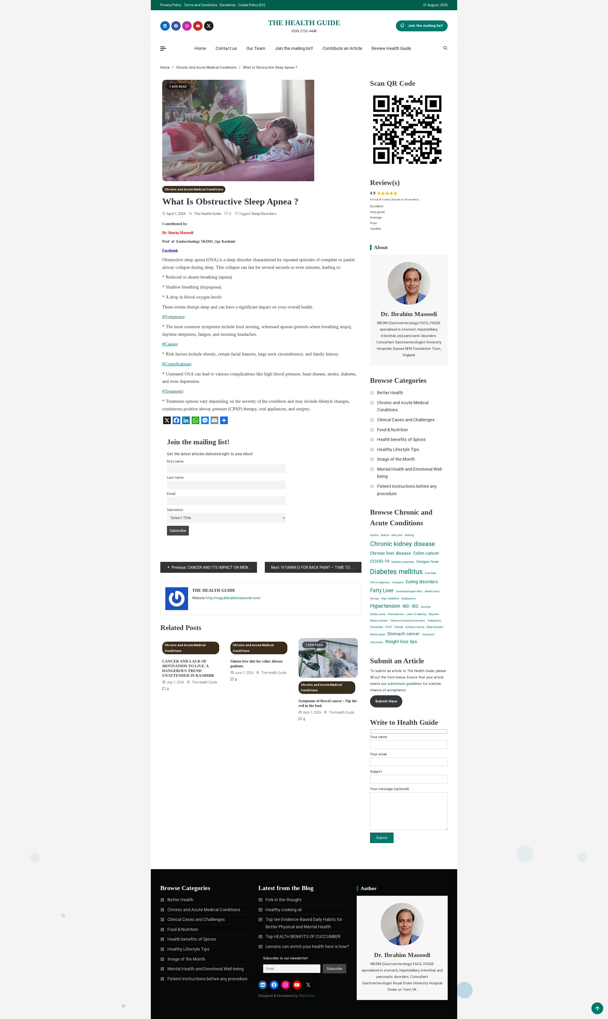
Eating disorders (422, 581)
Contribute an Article (342, 48)
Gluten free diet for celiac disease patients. (256, 663)
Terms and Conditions (200, 5)
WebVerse (307, 996)
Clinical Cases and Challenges (406, 419)
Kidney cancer (378, 614)
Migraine (433, 614)
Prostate (398, 627)
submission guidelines (404, 684)
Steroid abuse (377, 634)
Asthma (385, 535)
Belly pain (397, 535)
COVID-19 (379, 561)
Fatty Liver (382, 590)
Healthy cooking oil (284, 909)
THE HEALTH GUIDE (304, 23)
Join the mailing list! (425, 26)
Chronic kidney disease (402, 544)
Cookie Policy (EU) (251, 5)
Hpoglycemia (408, 598)
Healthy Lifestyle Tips (398, 449)
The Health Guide (207, 214)
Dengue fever (427, 561)
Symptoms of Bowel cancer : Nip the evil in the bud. (328, 703)
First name (175, 462)
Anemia (374, 535)
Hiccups (374, 598)
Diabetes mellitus (396, 572)
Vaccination (376, 642)
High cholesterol (390, 598)
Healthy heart (432, 591)
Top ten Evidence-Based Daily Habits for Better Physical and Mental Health (304, 923)
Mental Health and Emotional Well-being (410, 473)
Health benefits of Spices (401, 439)
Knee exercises (396, 614)
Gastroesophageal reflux (409, 591)
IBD (405, 606)
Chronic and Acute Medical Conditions (194, 189)
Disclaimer (228, 5)
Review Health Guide (391, 48)
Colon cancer (426, 553)
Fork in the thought (283, 899)
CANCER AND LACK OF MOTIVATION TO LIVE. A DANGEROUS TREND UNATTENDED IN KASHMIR (188, 668)
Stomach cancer (403, 633)
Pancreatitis (376, 627)
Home (200, 48)
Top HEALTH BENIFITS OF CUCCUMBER (303, 936)
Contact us (226, 48)
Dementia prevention (402, 562)
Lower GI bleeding (416, 614)
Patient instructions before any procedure (407, 490)
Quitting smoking (414, 627)
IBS (415, 606)
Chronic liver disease (390, 553)
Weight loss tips (401, 641)
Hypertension (385, 606)
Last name (175, 478)
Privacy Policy (170, 5)
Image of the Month (396, 459)
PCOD (388, 627)
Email (171, 494)
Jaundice (425, 606)
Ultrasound (428, 634)
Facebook (170, 250)
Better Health (390, 392)
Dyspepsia (398, 582)
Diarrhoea (430, 573)
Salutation (175, 510)
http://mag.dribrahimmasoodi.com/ (233, 598)
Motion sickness (379, 620)
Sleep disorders (263, 214)
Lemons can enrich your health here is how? (307, 946)
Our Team (256, 48)
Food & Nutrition (392, 429)
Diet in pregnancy (380, 582)
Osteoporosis (434, 620)
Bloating (409, 535)
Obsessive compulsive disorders (407, 620)
